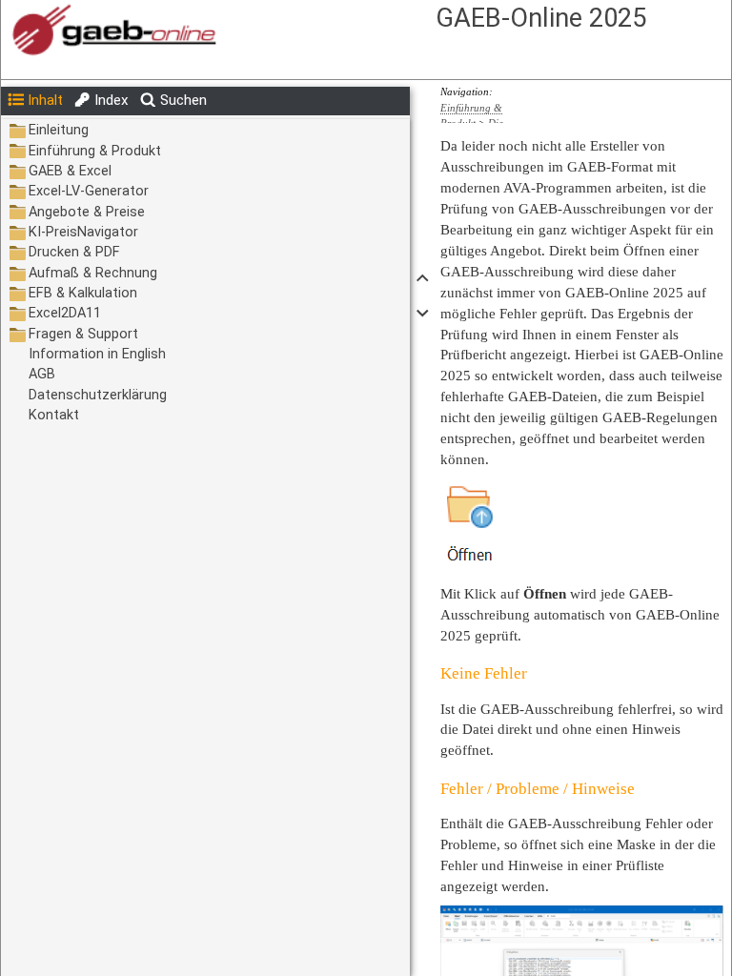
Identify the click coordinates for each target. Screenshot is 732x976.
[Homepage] (264, 31)
